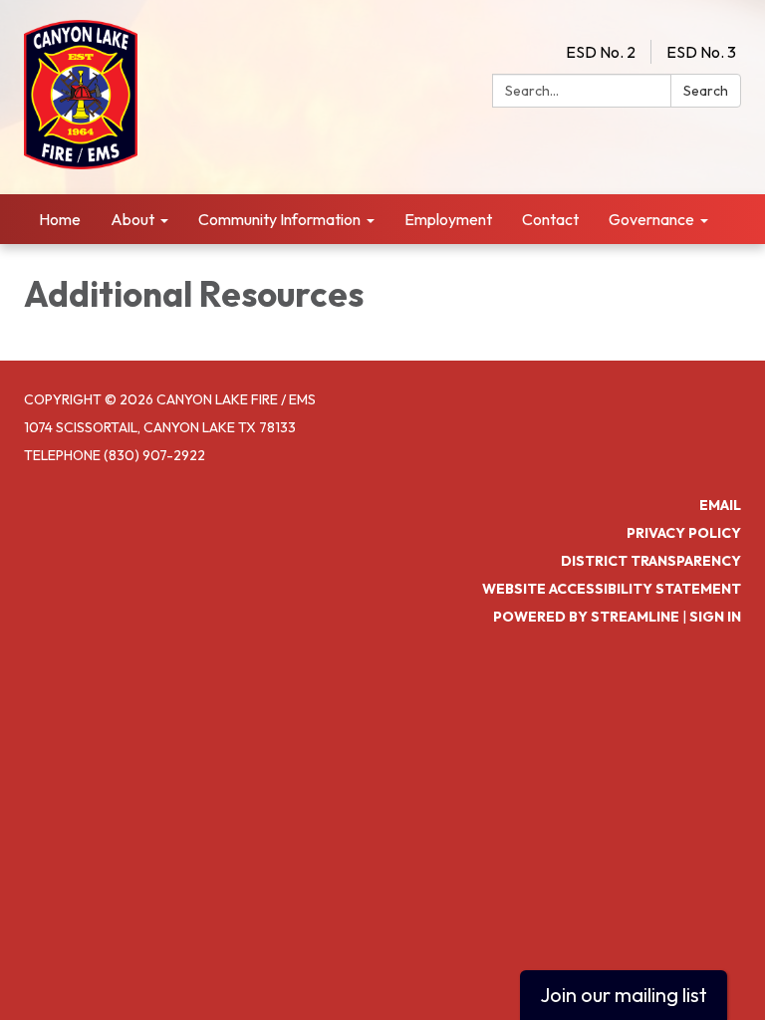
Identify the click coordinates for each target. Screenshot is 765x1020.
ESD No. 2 (601, 52)
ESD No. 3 (701, 52)
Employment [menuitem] (448, 219)
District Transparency (651, 561)
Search (705, 91)
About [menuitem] (132, 219)
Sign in (715, 617)
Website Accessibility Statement (611, 589)
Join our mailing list (623, 994)
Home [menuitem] (60, 219)
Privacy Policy (684, 533)
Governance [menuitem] (651, 219)
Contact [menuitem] (550, 219)
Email (720, 505)
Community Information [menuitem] (279, 219)
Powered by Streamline (586, 617)
